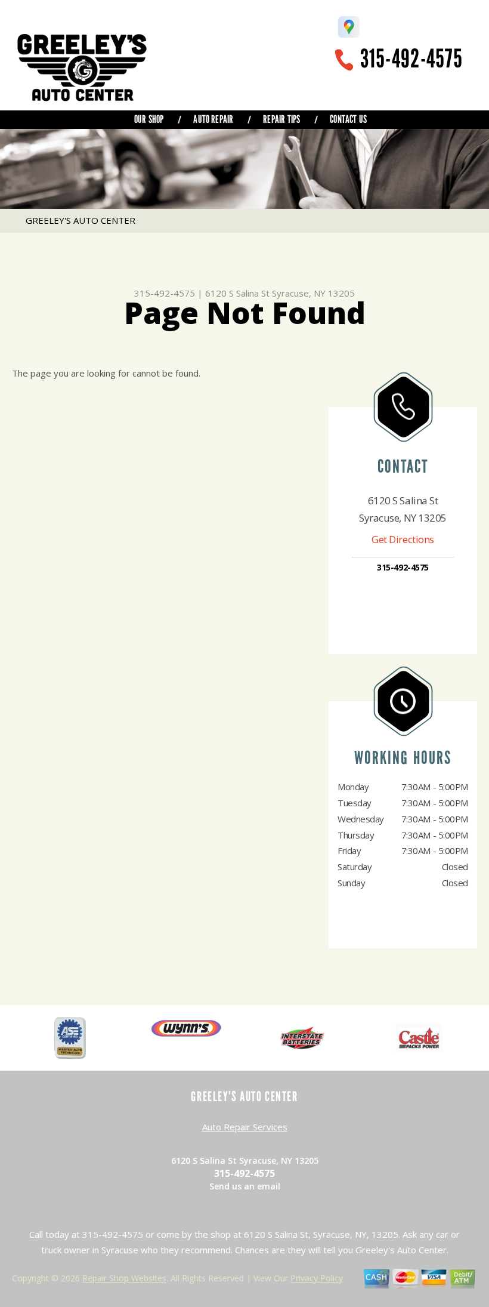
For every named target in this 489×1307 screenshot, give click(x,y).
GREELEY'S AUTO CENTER (80, 220)
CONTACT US (348, 119)
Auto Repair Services (244, 1127)
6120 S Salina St (237, 293)
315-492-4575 (411, 59)
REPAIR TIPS (281, 119)
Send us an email (244, 1186)
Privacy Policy (316, 1278)
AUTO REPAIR (213, 119)
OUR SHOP (148, 119)
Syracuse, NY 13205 (313, 293)
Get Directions (403, 539)
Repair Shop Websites (124, 1278)
